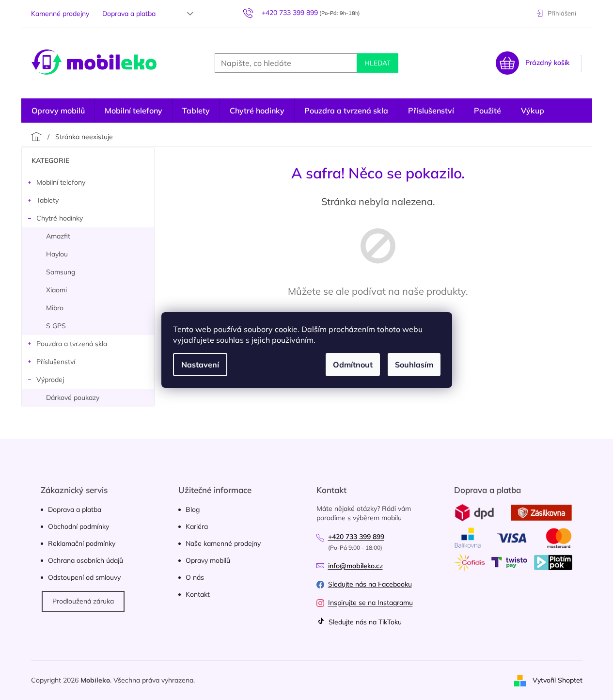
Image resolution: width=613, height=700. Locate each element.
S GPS (56, 325)
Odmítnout (353, 364)
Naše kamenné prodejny (223, 543)
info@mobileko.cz (355, 565)
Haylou (57, 254)
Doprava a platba (129, 13)
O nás (195, 577)
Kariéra (197, 526)
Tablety (47, 200)
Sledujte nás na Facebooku (370, 584)
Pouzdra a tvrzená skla (71, 343)
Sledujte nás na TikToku (364, 622)
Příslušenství (55, 361)
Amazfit (58, 236)
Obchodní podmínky (78, 526)
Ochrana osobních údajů (85, 560)
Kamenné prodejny (60, 13)
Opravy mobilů (208, 560)
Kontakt (198, 594)
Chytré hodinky (59, 218)
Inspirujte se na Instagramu (370, 602)
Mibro (54, 307)
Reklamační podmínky (81, 543)
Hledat (377, 63)
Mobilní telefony (60, 182)
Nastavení (200, 364)
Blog (193, 509)
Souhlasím (414, 364)
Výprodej (50, 379)
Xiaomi (56, 290)
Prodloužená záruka (83, 601)
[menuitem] (58, 110)
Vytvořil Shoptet (557, 679)
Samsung (60, 272)
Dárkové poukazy (72, 397)
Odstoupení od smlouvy (84, 577)
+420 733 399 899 (356, 536)
